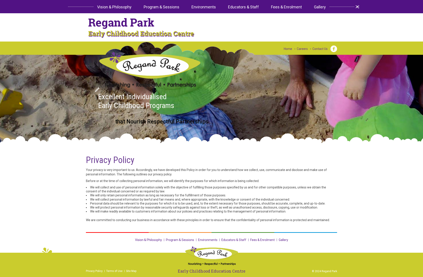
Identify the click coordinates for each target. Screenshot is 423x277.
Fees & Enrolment (286, 7)
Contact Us (320, 49)
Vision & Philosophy (114, 7)
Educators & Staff (243, 7)
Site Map (131, 271)
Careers (302, 49)
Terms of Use (114, 271)
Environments (203, 7)
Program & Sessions (161, 7)
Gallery (320, 7)
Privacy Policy (94, 271)
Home (288, 49)
